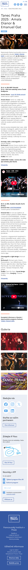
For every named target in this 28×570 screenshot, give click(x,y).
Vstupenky (4, 165)
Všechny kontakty (14, 539)
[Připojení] (18, 4)
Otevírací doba (14, 558)
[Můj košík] (15, 4)
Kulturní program (12, 483)
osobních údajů (10, 494)
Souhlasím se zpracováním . (13, 493)
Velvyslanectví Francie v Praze (14, 554)
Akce (5, 8)
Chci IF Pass (8, 463)
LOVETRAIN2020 (15, 208)
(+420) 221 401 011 (14, 535)
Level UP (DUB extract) (18, 95)
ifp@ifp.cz (14, 533)
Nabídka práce (14, 563)
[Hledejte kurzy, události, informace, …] (21, 4)
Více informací (9, 425)
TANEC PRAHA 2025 (7, 321)
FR (23, 1)
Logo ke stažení (14, 550)
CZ (26, 1)
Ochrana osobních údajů (14, 552)
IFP (2, 8)
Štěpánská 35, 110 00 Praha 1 (14, 537)
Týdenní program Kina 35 (14, 479)
